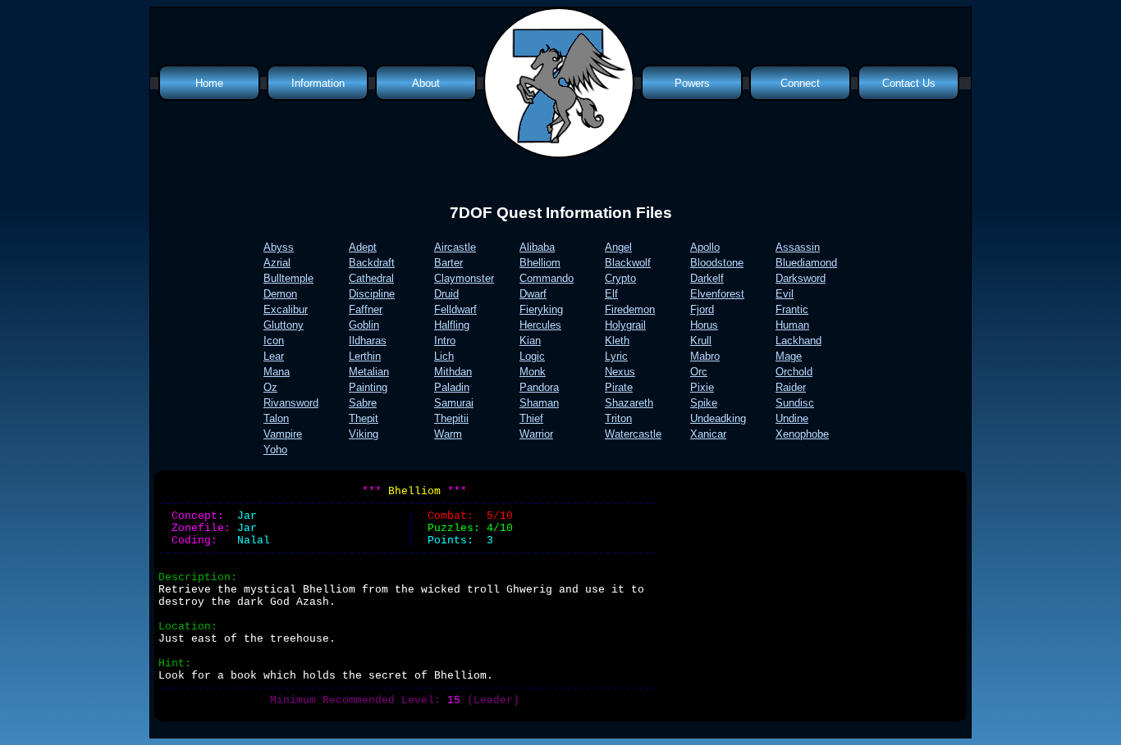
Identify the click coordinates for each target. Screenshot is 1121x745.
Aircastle (455, 247)
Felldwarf (455, 309)
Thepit (363, 418)
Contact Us (909, 83)
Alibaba (537, 247)
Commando (546, 278)
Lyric (616, 356)
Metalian (369, 372)
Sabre (363, 403)
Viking (363, 434)
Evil (785, 294)
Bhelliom (539, 263)
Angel (618, 247)
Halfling (451, 325)
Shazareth (629, 403)
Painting (368, 387)
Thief (531, 418)
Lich (444, 356)
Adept (363, 247)
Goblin (364, 325)
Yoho (275, 449)
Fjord (702, 309)
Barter (448, 263)
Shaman (539, 403)
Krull (700, 340)
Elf (611, 294)
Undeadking (718, 418)
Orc (698, 372)
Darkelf (707, 278)
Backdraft (372, 263)
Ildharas (368, 340)
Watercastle (633, 434)
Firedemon (630, 309)
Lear (273, 356)
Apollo (705, 247)
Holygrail (625, 325)
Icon (273, 340)
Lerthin (365, 356)
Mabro (705, 356)
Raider (791, 387)
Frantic (792, 309)
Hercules (540, 325)
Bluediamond (806, 263)
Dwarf (533, 294)
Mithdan (453, 372)
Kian (530, 340)
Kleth (617, 340)
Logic (532, 356)
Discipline (372, 294)
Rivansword (290, 403)
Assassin (798, 247)
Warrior (536, 434)
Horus (704, 325)
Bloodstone (717, 263)
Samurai (454, 403)
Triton (618, 418)
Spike (703, 403)
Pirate (619, 387)
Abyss (278, 247)
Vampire (282, 434)
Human (792, 325)
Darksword (801, 278)
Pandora (539, 387)
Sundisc (795, 403)
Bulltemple (288, 278)
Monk (532, 372)
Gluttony (283, 325)
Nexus (620, 372)
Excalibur (285, 309)
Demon (280, 294)
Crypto (620, 278)
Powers (692, 83)
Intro (444, 340)
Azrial (277, 263)
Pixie (702, 387)
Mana (276, 372)
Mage (789, 356)
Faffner (365, 309)
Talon (276, 418)
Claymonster (464, 278)
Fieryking (541, 309)
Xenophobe (802, 434)
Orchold (794, 372)
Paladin (451, 387)
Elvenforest (717, 294)
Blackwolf (628, 263)
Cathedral (371, 278)
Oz (270, 387)
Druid (446, 294)
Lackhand (798, 340)
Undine (792, 418)
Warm (448, 434)
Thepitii (451, 418)
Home (209, 83)
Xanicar (708, 434)
